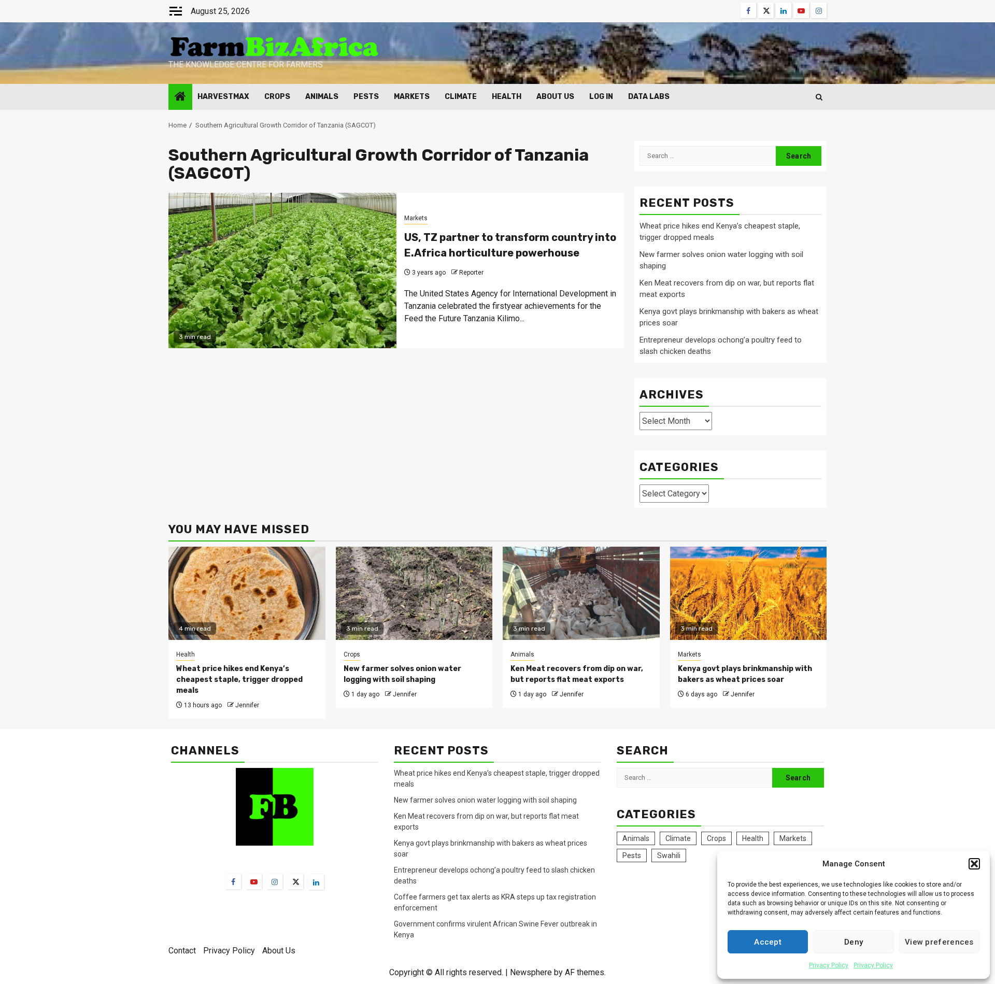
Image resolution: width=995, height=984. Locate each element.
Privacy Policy (828, 965)
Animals (321, 96)
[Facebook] (233, 881)
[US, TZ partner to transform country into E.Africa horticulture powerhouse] (282, 270)
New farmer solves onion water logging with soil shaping (485, 800)
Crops (277, 96)
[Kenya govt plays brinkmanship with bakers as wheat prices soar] (748, 593)
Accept (767, 942)
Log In (601, 96)
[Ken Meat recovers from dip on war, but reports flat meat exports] (581, 593)
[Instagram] (274, 881)
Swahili (668, 855)
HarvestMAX (223, 96)
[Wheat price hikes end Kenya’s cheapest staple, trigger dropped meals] (246, 593)
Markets (412, 96)
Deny (853, 942)
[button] (974, 864)
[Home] (180, 97)
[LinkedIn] (316, 882)
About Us (555, 96)
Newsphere (531, 972)
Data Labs (649, 96)
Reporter (471, 272)
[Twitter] (295, 881)
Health (506, 96)
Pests (366, 96)
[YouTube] (254, 881)
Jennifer (247, 705)
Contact (182, 951)
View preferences (939, 942)
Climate (461, 96)
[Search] (819, 97)
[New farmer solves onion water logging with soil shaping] (414, 593)
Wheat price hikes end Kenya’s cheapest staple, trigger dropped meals (239, 679)
